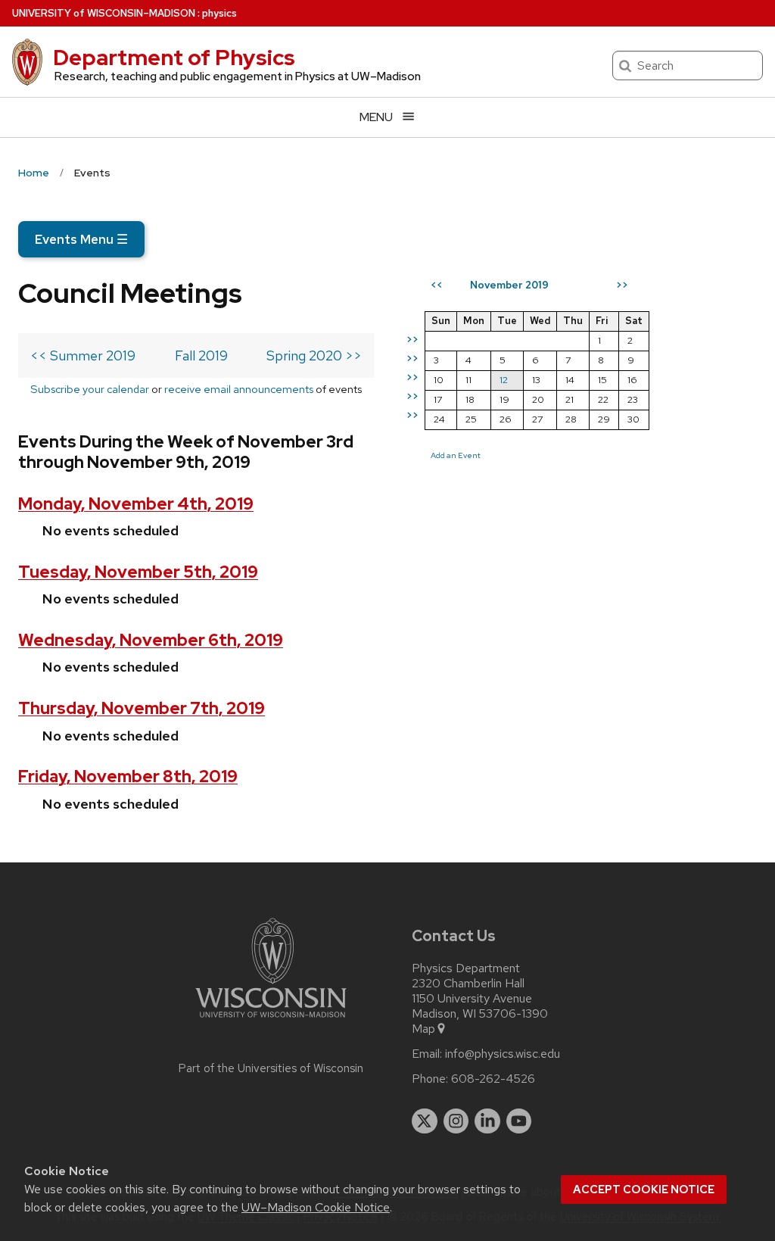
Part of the (271, 1068)
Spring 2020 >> (314, 355)
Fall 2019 (201, 355)
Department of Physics (174, 57)
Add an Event (456, 455)
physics (219, 13)
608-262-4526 (493, 1079)
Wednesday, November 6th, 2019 (150, 640)
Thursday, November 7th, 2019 (141, 708)
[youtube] (519, 1121)
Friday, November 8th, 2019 (128, 776)
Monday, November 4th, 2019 (136, 504)
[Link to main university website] (271, 1020)
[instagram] (456, 1121)
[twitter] (424, 1121)
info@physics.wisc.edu (502, 1054)
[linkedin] (487, 1121)
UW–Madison (103, 13)
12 (503, 379)
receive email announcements (238, 389)
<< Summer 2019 (82, 355)
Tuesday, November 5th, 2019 (138, 572)
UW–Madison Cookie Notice (315, 1207)
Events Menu (81, 239)
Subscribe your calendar (89, 389)
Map (423, 1029)
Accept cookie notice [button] (643, 1189)
